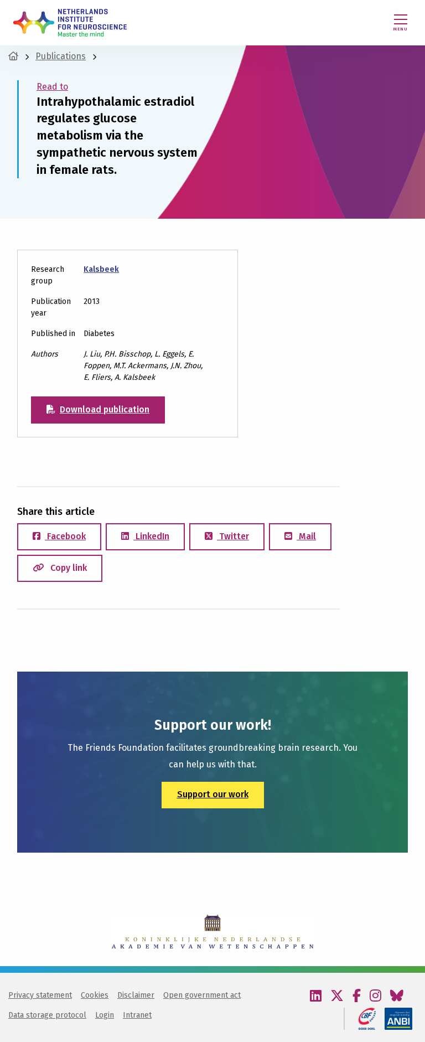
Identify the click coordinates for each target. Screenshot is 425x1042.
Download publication (104, 409)
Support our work (212, 794)
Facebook (65, 536)
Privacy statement (40, 995)
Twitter (233, 536)
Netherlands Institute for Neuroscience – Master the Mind (70, 23)
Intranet (137, 1015)
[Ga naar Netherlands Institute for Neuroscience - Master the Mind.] (13, 56)
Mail (306, 536)
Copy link (67, 568)
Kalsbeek (101, 269)
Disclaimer (135, 995)
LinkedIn (151, 536)
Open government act (202, 995)
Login (104, 1015)
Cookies (94, 995)
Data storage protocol (47, 1015)
